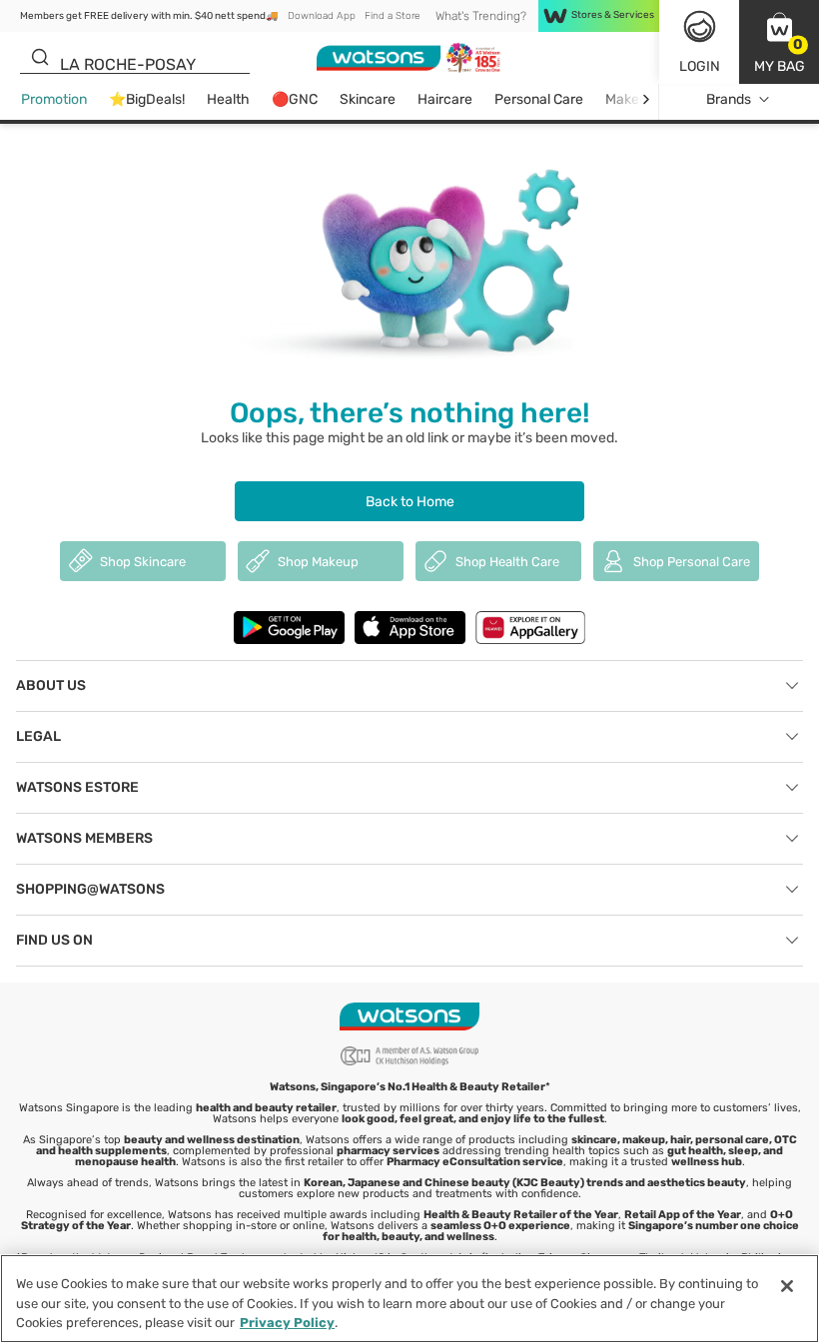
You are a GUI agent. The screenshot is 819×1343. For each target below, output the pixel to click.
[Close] (787, 1286)
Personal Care (538, 99)
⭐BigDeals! (147, 99)
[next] (645, 99)
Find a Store (392, 16)
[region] (409, 1298)
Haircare (444, 99)
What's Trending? (480, 16)
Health (228, 99)
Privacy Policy (287, 1322)
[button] (779, 42)
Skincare (368, 99)
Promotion (54, 99)
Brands (728, 99)
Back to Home (410, 501)
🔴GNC (295, 99)
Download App (322, 16)
